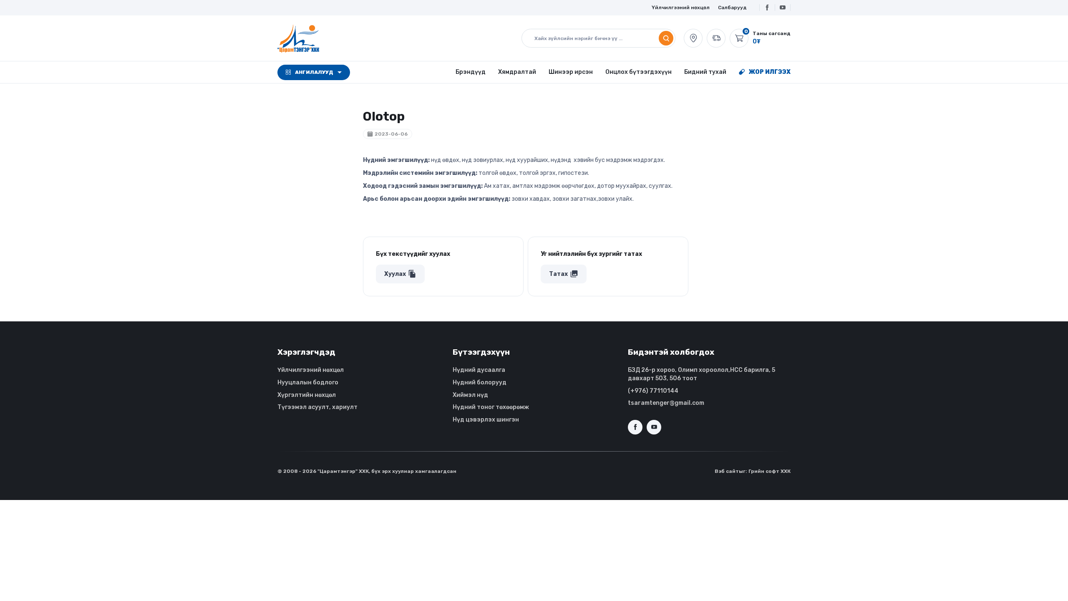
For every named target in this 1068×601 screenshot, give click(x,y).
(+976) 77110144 (653, 390)
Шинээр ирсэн (571, 72)
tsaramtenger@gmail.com (666, 403)
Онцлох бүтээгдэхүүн (638, 72)
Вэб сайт (727, 471)
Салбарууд (732, 7)
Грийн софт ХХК (769, 471)
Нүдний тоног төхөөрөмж (491, 407)
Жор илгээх (770, 72)
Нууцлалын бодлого (307, 382)
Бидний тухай (705, 72)
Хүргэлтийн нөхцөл (306, 395)
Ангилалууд (314, 72)
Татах (563, 274)
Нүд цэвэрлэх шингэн (486, 419)
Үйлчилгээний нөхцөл (681, 7)
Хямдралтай (517, 72)
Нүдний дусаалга (479, 370)
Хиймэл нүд (470, 395)
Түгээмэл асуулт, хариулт (317, 407)
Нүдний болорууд (479, 382)
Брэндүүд (471, 72)
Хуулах (400, 274)
